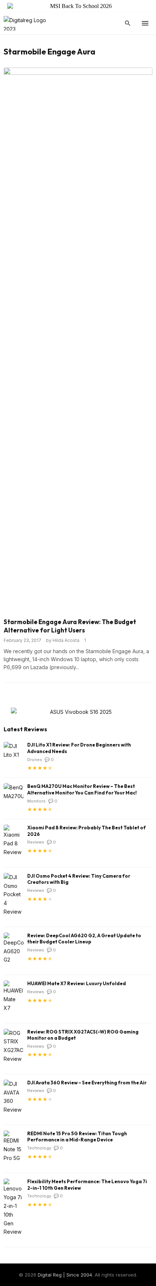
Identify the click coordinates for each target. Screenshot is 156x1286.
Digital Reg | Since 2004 (65, 1275)
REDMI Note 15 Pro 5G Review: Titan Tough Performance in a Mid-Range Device (77, 1137)
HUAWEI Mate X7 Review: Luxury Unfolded (76, 983)
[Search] (127, 23)
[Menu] (145, 23)
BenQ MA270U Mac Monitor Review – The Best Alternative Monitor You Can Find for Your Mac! (82, 789)
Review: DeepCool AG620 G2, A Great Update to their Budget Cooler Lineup (84, 939)
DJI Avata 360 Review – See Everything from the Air (87, 1082)
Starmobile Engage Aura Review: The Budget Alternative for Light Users (70, 626)
